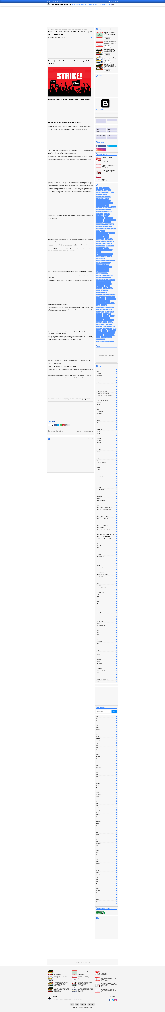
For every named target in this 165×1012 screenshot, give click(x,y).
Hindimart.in (93, 1010)
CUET (110, 209)
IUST (107, 239)
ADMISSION (107, 188)
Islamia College (100, 237)
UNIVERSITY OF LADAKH (109, 335)
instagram (102, 149)
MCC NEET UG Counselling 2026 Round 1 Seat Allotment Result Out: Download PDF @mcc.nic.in (110, 58)
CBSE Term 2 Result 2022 (102, 194)
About (77, 1004)
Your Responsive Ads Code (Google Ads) (106, 355)
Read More (108, 38)
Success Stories (112, 330)
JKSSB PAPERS (104, 290)
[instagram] (101, 122)
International (99, 235)
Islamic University (100, 239)
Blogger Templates (79, 1010)
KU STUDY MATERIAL (101, 303)
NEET (98, 311)
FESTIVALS (107, 220)
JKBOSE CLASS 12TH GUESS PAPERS (103, 281)
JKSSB (82, 4)
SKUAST (98, 328)
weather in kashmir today (106, 337)
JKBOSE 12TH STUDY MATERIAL (103, 271)
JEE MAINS (107, 247)
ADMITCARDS (99, 190)
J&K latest (99, 241)
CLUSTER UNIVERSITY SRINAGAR (103, 207)
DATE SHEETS (109, 211)
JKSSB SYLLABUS (112, 294)
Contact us (54, 1)
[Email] (66, 425)
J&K (111, 239)
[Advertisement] (82, 17)
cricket (105, 209)
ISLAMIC (107, 237)
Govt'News (99, 228)
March (106, 727)
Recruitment (99, 322)
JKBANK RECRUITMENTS (101, 249)
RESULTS (95, 4)
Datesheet (99, 137)
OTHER (112, 315)
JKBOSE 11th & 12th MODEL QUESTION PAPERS (105, 260)
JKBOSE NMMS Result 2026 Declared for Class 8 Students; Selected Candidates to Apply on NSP (110, 66)
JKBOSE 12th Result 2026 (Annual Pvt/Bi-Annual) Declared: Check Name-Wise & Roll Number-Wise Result (110, 43)
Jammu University (110, 245)
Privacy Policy (59, 1)
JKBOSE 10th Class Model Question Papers (105, 254)
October (106, 738)
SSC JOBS (99, 330)
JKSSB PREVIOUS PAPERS (101, 292)
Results (109, 135)
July (106, 718)
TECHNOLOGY (106, 332)
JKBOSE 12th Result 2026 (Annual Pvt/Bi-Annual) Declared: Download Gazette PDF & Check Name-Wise (110, 34)
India (103, 230)
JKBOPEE (110, 249)
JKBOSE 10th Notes (100, 258)
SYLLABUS (99, 332)
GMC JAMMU (108, 222)
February (106, 729)
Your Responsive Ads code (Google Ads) (82, 962)
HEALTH (105, 228)
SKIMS (113, 326)
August (106, 716)
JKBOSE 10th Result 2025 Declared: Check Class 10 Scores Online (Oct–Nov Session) (109, 165)
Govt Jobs (78, 4)
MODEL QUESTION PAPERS (102, 307)
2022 (101, 188)
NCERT (110, 309)
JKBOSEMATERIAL (100, 286)
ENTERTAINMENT (109, 217)
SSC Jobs (108, 4)
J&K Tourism (99, 243)
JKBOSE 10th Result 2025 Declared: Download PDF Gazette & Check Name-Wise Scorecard (108, 159)
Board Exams (99, 192)
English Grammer (100, 217)
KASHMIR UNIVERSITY (111, 298)
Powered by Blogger (100, 109)
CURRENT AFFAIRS (100, 211)
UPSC (98, 337)
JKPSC (86, 4)
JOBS (98, 296)
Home (73, 4)
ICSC (115, 228)
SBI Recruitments (100, 324)
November (106, 736)
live (113, 303)
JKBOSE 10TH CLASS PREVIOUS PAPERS (104, 256)
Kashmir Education (111, 296)
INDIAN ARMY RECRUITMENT (102, 232)
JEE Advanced (99, 247)
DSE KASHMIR (99, 213)
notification (99, 315)
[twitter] (112, 120)
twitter (112, 146)
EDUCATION (107, 213)
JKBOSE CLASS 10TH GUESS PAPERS (103, 277)
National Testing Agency (101, 309)
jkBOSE (98, 252)
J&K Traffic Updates (108, 243)
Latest (109, 303)
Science (98, 326)
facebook (102, 146)
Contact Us (110, 131)
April (106, 725)
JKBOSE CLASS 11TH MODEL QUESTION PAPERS (106, 279)
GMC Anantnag (100, 222)
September (106, 740)
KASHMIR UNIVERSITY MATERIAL (103, 301)
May (106, 723)
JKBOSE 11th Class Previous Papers (103, 262)
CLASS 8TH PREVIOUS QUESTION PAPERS (104, 203)
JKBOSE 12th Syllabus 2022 (102, 273)
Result (106, 322)
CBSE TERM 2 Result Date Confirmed (104, 196)
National (111, 307)
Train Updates (100, 335)
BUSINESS (107, 192)
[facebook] (101, 120)
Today (113, 332)
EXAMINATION (100, 220)
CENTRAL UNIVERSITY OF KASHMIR (103, 200)
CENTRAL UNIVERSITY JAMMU (102, 198)
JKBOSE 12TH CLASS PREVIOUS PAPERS (104, 266)
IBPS (110, 228)
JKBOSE (90, 4)
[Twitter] (58, 425)
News (107, 311)
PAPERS (98, 318)
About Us (49, 1)
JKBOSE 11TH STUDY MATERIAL (103, 264)
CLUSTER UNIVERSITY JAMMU (102, 205)
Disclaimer (109, 129)
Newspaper (99, 313)
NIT (109, 313)
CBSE (112, 192)
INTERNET (106, 235)
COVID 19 (99, 209)
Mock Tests (104, 305)
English (106, 215)
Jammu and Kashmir (101, 245)
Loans (98, 305)
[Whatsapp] (61, 425)
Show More (113, 29)
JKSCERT (110, 288)
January (106, 731)
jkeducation (99, 288)
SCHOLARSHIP (101, 4)
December (106, 734)
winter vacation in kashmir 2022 (103, 341)
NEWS (52, 29)
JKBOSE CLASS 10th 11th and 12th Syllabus (105, 275)
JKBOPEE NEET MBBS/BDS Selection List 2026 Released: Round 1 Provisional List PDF (109, 50)
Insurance (112, 232)
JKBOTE (107, 286)
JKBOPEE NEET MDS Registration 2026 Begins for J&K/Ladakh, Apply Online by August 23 (61, 989)
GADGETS (113, 220)
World (113, 341)
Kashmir (103, 296)
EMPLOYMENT (100, 215)
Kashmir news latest (101, 298)
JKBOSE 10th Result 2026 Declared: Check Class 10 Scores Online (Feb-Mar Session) (109, 178)
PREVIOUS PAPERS (106, 318)
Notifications (106, 315)
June (106, 720)
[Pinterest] (63, 425)
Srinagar (110, 328)
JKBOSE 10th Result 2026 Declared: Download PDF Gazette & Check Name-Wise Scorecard (108, 171)
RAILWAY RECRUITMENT (109, 320)
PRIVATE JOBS (99, 320)
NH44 (105, 313)
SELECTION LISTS (106, 326)
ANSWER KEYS (107, 190)
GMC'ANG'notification (110, 224)
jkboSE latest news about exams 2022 (104, 283)
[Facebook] (55, 425)
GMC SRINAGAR (100, 224)
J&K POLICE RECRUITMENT (108, 241)
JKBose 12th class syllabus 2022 (103, 269)
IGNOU (98, 230)
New (103, 311)
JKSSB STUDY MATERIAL (101, 135)
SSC (115, 328)
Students (105, 330)
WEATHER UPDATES (101, 339)
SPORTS (104, 328)
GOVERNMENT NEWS (101, 226)
